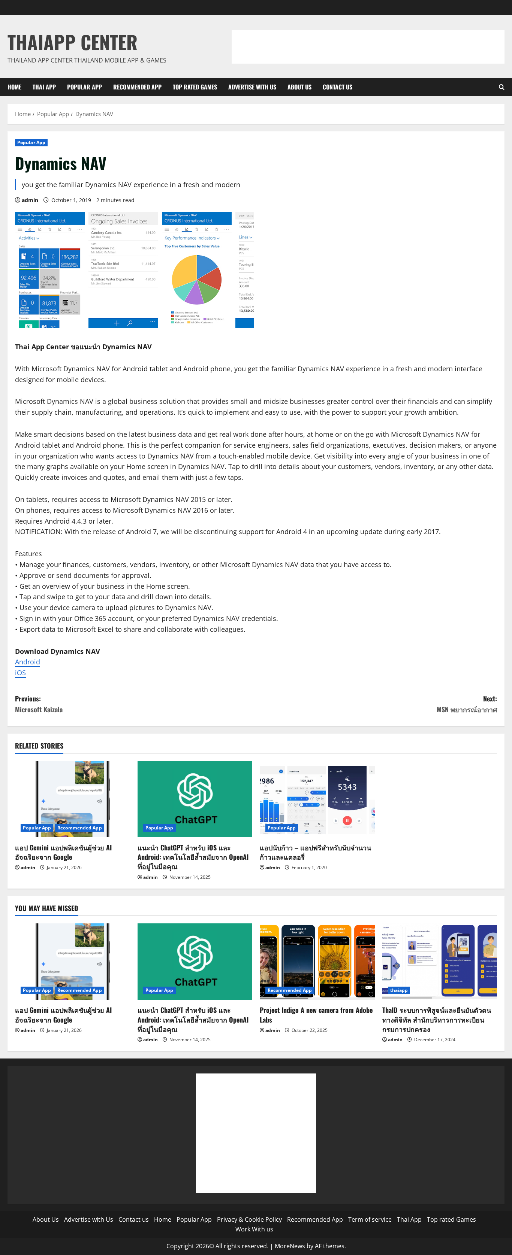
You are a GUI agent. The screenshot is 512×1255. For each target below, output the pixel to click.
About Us (299, 86)
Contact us (337, 86)
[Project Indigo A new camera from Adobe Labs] (317, 961)
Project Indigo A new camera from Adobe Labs (316, 1014)
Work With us (254, 1229)
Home (14, 86)
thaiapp (399, 990)
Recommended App (137, 86)
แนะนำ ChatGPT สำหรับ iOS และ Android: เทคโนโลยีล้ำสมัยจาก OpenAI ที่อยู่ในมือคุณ (193, 857)
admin (30, 200)
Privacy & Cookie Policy (249, 1219)
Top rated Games (195, 86)
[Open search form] (502, 87)
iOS (20, 672)
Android (27, 661)
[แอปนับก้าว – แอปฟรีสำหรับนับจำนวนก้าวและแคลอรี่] (317, 799)
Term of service (370, 1219)
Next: (467, 704)
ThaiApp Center (72, 41)
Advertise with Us (252, 86)
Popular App (84, 86)
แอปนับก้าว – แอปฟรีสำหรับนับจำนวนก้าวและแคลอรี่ (315, 852)
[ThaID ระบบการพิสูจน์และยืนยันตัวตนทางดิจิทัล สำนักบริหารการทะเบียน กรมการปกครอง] (439, 961)
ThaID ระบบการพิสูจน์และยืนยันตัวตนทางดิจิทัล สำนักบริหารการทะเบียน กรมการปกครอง (436, 1019)
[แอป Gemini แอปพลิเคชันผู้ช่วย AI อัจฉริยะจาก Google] (72, 799)
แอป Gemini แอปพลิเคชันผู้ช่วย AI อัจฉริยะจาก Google (63, 852)
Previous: (39, 704)
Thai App (44, 86)
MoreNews (290, 1246)
